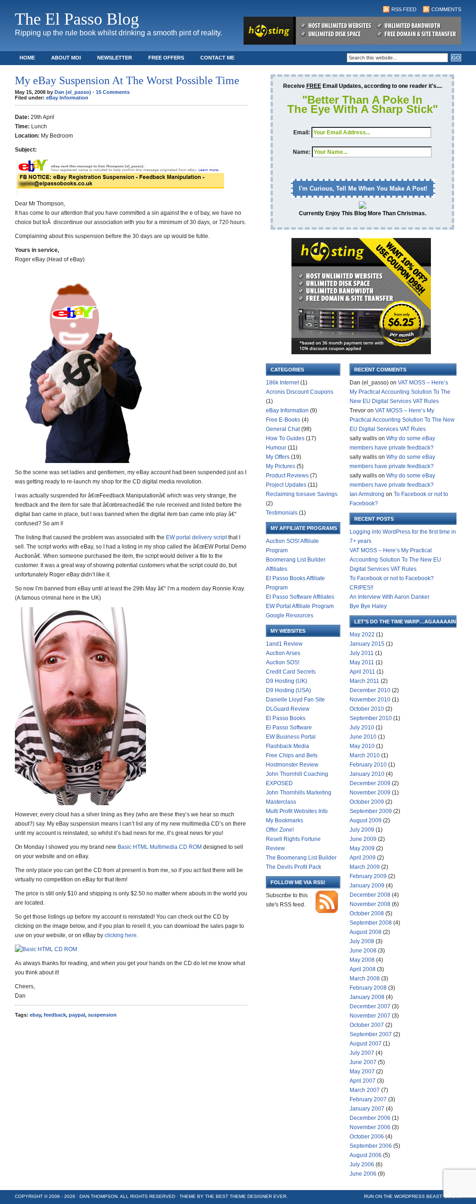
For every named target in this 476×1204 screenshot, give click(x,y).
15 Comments (113, 92)
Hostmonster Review (292, 764)
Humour (276, 447)
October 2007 (367, 1025)
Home (27, 57)
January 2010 (367, 774)
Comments (446, 9)
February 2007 (368, 1099)
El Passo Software (289, 727)
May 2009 (362, 848)
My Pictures (280, 466)
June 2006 (363, 1174)
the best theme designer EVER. (246, 1196)
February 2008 (368, 988)
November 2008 (370, 904)
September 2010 (371, 718)
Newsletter (114, 57)
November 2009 (370, 792)
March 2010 (365, 755)
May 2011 (362, 662)
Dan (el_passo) (72, 92)
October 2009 (367, 802)
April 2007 (363, 1081)
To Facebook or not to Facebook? (392, 578)
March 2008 (365, 978)
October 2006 (367, 1136)
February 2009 (368, 876)
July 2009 (362, 830)
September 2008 (371, 923)
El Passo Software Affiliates (300, 597)
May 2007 (362, 1071)
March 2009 (365, 867)
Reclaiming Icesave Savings (301, 494)
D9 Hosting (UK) (286, 681)
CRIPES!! (361, 587)
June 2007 (363, 1062)
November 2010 (370, 699)
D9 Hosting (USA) (288, 690)
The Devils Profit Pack (293, 867)
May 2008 (362, 960)
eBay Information (67, 97)
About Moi (66, 57)
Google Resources (289, 615)
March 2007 (365, 1090)
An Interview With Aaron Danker (390, 597)
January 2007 (367, 1108)
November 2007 (370, 1015)
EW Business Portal (291, 737)
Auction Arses (283, 653)
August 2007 (366, 1043)
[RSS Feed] (327, 911)
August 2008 (366, 932)
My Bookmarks (284, 820)
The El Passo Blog (77, 19)
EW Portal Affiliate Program (300, 606)
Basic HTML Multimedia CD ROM (160, 847)
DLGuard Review (288, 709)
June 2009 (363, 839)
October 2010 (367, 709)
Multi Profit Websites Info (297, 811)
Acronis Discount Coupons (299, 392)
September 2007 (371, 1034)
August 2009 (366, 820)
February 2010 (368, 764)
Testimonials (282, 512)
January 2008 (367, 997)
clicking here (121, 935)
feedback (55, 1015)
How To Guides (285, 438)
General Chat (283, 429)
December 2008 (370, 895)
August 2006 (366, 1155)
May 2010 (362, 746)
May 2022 (362, 634)
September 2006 (371, 1146)
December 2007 (370, 1006)
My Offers (278, 457)
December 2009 (370, 783)
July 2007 (362, 1053)
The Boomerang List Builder (301, 857)
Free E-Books (283, 420)
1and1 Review (284, 644)
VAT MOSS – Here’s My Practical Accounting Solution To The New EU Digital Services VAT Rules (400, 391)
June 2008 (363, 950)
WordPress (409, 1196)
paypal (77, 1015)
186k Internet (282, 382)
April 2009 (363, 857)
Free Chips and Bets (291, 755)
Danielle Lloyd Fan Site (295, 699)
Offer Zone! (280, 830)
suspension (102, 1015)
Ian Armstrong (367, 494)
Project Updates (286, 485)
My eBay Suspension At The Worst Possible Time (127, 80)
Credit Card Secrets (291, 671)
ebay (35, 1015)
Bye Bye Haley (368, 606)
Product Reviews (287, 475)
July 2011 (362, 653)
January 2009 (367, 885)
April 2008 (363, 969)
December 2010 (370, 690)
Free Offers (166, 57)
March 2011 (364, 681)
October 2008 (367, 913)
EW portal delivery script (196, 537)
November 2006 (370, 1127)
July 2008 (362, 941)
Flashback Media (287, 746)
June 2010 (363, 737)
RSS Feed (403, 9)
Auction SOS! (282, 662)
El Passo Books (285, 718)
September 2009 (371, 811)
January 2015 (367, 644)
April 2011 (362, 671)
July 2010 (362, 727)
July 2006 (362, 1164)
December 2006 (370, 1118)
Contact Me (217, 57)
